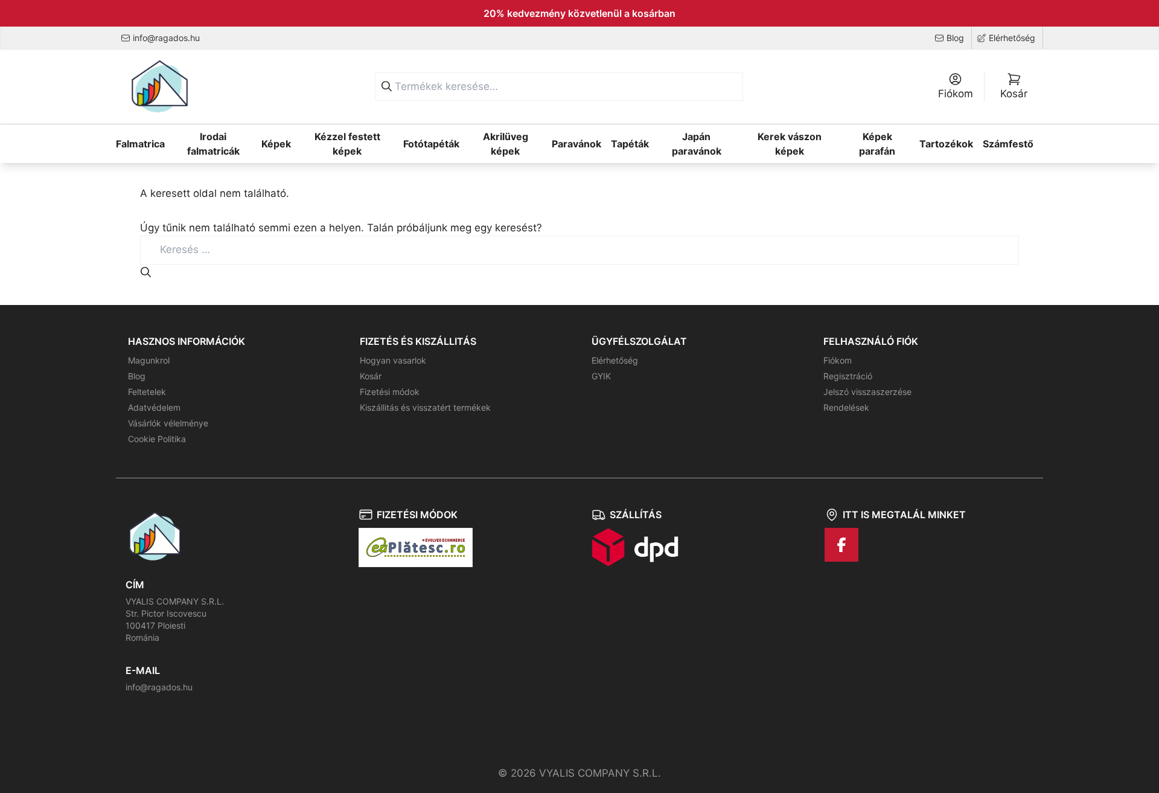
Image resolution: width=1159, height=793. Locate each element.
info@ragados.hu (159, 687)
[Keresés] (386, 87)
